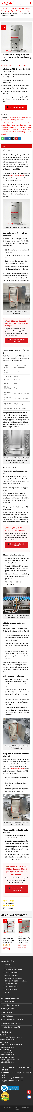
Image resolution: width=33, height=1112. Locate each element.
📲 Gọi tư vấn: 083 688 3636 (15, 107)
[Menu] (27, 3)
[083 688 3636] (17, 1092)
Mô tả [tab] (5, 146)
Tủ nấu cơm (14, 129)
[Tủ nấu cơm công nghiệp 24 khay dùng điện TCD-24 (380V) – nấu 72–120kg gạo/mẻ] (24, 926)
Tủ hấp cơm (12, 127)
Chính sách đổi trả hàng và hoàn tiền (15, 981)
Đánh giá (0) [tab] (7, 150)
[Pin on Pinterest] (16, 138)
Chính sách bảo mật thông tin (13, 978)
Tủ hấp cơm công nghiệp (24, 127)
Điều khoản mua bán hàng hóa (13, 970)
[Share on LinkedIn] (19, 138)
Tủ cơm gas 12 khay (25, 125)
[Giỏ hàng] (31, 3)
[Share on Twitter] (9, 138)
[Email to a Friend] (12, 138)
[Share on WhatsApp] (2, 138)
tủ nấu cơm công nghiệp (17, 769)
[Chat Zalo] (17, 1097)
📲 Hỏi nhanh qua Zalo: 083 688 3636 (16, 340)
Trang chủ (4, 8)
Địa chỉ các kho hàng (10, 989)
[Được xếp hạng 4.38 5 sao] (6, 945)
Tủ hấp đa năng (5, 129)
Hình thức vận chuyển (11, 986)
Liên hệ (6, 992)
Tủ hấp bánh (4, 127)
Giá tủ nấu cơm (22, 123)
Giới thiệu (7, 964)
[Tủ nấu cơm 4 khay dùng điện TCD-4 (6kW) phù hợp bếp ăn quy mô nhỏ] (9, 926)
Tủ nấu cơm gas (21, 132)
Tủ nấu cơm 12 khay (25, 129)
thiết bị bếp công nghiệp (16, 176)
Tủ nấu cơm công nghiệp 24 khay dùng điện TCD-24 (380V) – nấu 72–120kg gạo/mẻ (24, 940)
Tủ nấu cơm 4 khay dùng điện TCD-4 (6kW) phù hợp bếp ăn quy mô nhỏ (8, 939)
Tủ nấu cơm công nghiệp (8, 132)
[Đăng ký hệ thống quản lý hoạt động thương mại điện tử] (10, 1088)
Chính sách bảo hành (11, 975)
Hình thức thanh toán (10, 984)
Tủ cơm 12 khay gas (12, 125)
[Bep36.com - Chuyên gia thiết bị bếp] (13, 3)
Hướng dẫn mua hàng (11, 972)
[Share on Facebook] (6, 138)
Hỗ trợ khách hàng (10, 967)
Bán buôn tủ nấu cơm (10, 123)
